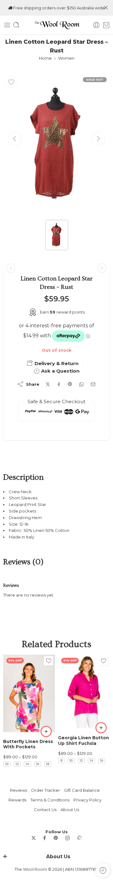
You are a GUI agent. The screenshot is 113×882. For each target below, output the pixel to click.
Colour (10, 726)
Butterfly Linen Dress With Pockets (28, 744)
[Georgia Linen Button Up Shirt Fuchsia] (84, 691)
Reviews (18, 790)
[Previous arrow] (15, 139)
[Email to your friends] (93, 384)
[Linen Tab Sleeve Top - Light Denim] (102, 268)
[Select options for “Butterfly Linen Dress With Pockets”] (46, 731)
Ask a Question (59, 371)
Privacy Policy (87, 799)
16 (37, 764)
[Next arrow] (98, 139)
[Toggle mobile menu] (7, 25)
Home (45, 58)
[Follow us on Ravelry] (79, 838)
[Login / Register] (96, 25)
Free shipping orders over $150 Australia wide (58, 7)
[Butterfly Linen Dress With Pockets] (29, 693)
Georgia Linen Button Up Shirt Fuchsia (83, 740)
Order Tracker (45, 790)
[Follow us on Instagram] (67, 838)
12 (17, 764)
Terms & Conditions (49, 799)
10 (7, 764)
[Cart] (106, 25)
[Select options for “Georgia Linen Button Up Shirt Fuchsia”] (101, 727)
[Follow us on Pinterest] (55, 837)
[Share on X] (48, 384)
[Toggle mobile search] (16, 25)
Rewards (17, 799)
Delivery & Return (55, 363)
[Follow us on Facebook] (44, 837)
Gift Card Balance (82, 790)
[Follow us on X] (33, 838)
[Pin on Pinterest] (70, 384)
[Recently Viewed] (103, 870)
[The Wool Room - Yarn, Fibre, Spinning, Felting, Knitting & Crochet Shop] (56, 25)
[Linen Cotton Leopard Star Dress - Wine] (10, 268)
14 (27, 764)
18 (47, 764)
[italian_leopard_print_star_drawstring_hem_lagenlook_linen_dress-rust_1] (56, 145)
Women (66, 58)
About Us (70, 809)
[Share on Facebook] (58, 384)
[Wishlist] (11, 82)
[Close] (105, 7)
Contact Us (45, 809)
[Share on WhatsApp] (81, 384)
